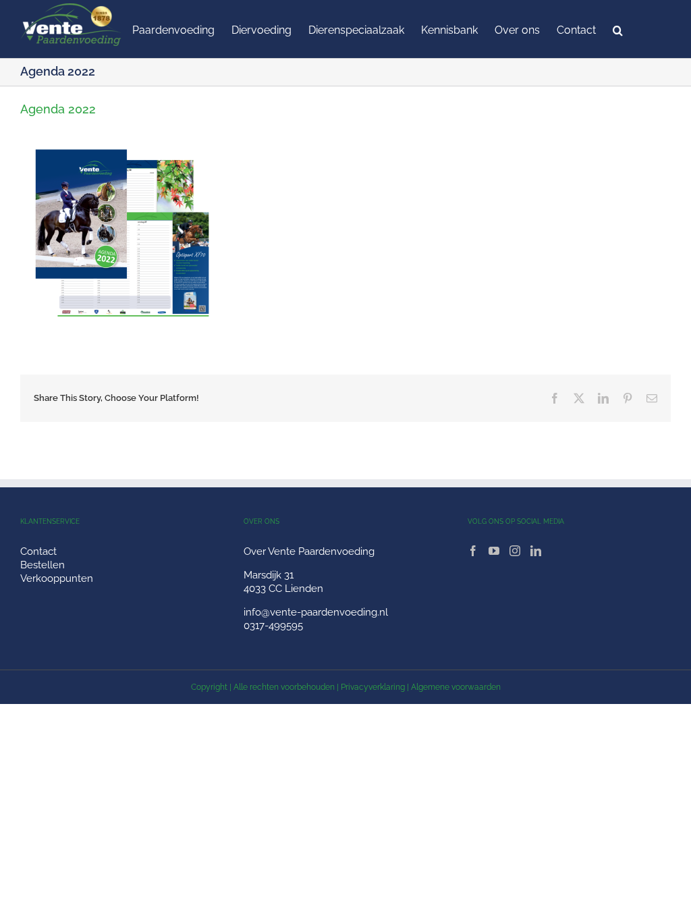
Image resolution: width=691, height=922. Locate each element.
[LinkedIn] (535, 550)
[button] (618, 29)
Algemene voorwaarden (456, 687)
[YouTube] (494, 550)
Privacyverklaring (373, 687)
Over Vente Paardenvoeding (309, 551)
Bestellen (42, 565)
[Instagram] (514, 550)
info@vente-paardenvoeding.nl (316, 612)
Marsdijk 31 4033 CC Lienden (283, 582)
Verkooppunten (56, 578)
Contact (38, 551)
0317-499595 (273, 626)
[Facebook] (473, 550)
